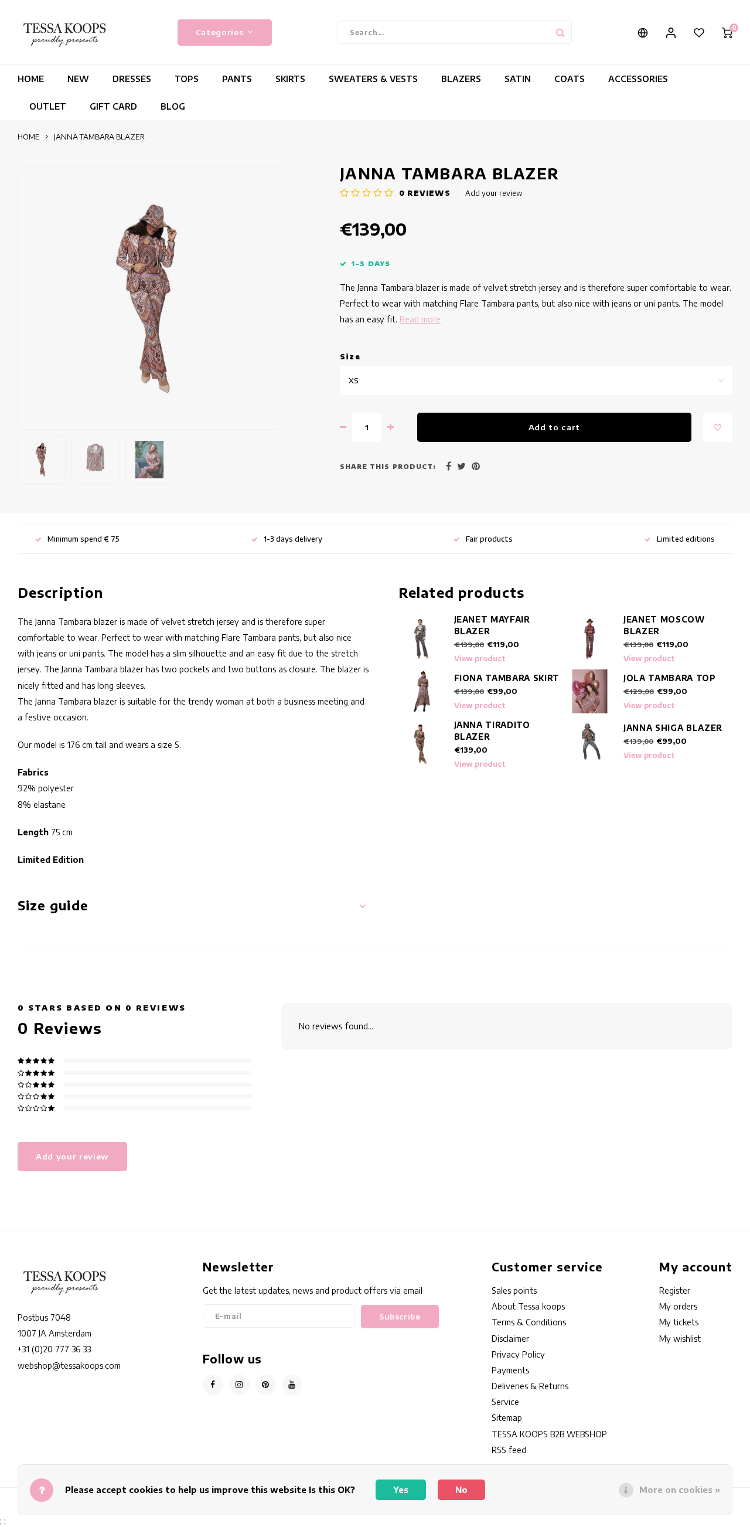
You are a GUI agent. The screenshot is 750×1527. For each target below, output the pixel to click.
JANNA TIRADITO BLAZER (492, 731)
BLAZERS (461, 79)
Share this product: (388, 466)
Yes (400, 1490)
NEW (78, 79)
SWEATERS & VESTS (373, 79)
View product (480, 658)
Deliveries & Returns (530, 1386)
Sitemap (507, 1418)
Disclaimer (510, 1339)
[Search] (560, 32)
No (461, 1490)
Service (505, 1402)
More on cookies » (679, 1490)
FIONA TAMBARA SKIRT (507, 678)
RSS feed (509, 1450)
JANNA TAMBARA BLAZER (99, 136)
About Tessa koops (528, 1306)
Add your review (494, 193)
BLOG (173, 106)
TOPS (187, 79)
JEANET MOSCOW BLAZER (664, 625)
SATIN (517, 79)
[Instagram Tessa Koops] (239, 1385)
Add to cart (554, 427)
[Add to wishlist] (717, 427)
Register (674, 1290)
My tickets (678, 1322)
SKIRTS (290, 79)
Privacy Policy (518, 1354)
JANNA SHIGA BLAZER (672, 728)
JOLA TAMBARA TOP (669, 678)
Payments (510, 1370)
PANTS (237, 79)
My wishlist (680, 1339)
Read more (420, 319)
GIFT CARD (113, 106)
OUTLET (47, 106)
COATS (569, 79)
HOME (31, 79)
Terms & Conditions (529, 1322)
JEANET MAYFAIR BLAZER (492, 625)
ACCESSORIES (638, 79)
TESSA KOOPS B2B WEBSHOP (549, 1434)
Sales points (514, 1290)
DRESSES (131, 79)
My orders (678, 1306)
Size (350, 356)
